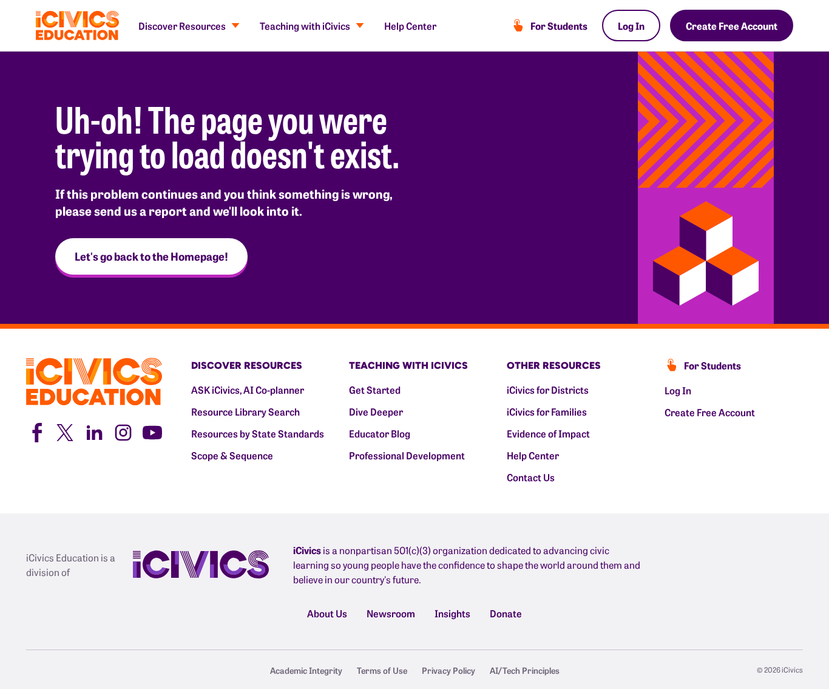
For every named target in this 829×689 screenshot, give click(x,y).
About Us (327, 613)
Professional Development (407, 455)
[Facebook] (36, 430)
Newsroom (391, 613)
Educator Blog (379, 433)
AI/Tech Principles (525, 670)
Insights (452, 613)
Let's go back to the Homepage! (151, 256)
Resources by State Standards (257, 433)
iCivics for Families (547, 411)
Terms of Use (382, 670)
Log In (631, 25)
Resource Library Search (245, 411)
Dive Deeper (376, 411)
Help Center (410, 25)
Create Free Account (731, 25)
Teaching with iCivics (305, 25)
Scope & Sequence (232, 455)
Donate (506, 613)
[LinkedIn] (94, 430)
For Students (558, 25)
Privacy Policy (448, 670)
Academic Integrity (306, 670)
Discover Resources (182, 25)
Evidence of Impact (548, 433)
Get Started (375, 389)
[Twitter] (65, 430)
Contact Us (531, 477)
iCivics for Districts (548, 389)
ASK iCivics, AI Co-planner (247, 389)
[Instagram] (123, 430)
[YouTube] (152, 430)
